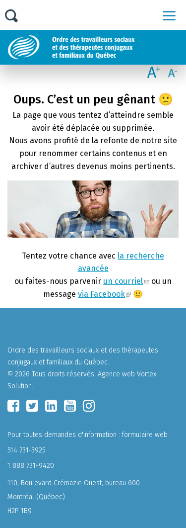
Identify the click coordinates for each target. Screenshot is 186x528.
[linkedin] (51, 406)
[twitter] (32, 406)
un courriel (123, 281)
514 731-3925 (26, 450)
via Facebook (101, 294)
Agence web (116, 374)
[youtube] (70, 406)
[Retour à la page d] (95, 47)
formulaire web (145, 435)
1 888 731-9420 (30, 465)
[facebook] (13, 406)
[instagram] (89, 406)
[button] (169, 15)
